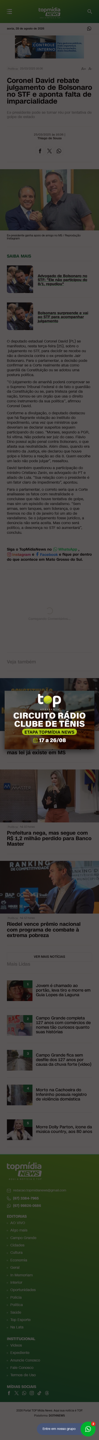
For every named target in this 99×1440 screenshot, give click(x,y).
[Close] (94, 691)
